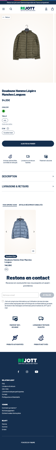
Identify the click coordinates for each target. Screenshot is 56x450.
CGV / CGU (5, 389)
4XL (6, 269)
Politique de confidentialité (11, 397)
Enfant (4, 429)
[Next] (34, 232)
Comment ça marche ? (9, 408)
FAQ (3, 383)
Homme (4, 427)
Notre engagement (8, 410)
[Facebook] (18, 372)
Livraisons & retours (8, 386)
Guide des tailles (7, 124)
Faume (32, 442)
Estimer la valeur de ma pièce (11, 413)
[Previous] (6, 232)
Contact (4, 394)
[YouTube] (36, 372)
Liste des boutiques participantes (13, 391)
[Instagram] (27, 372)
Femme (4, 424)
